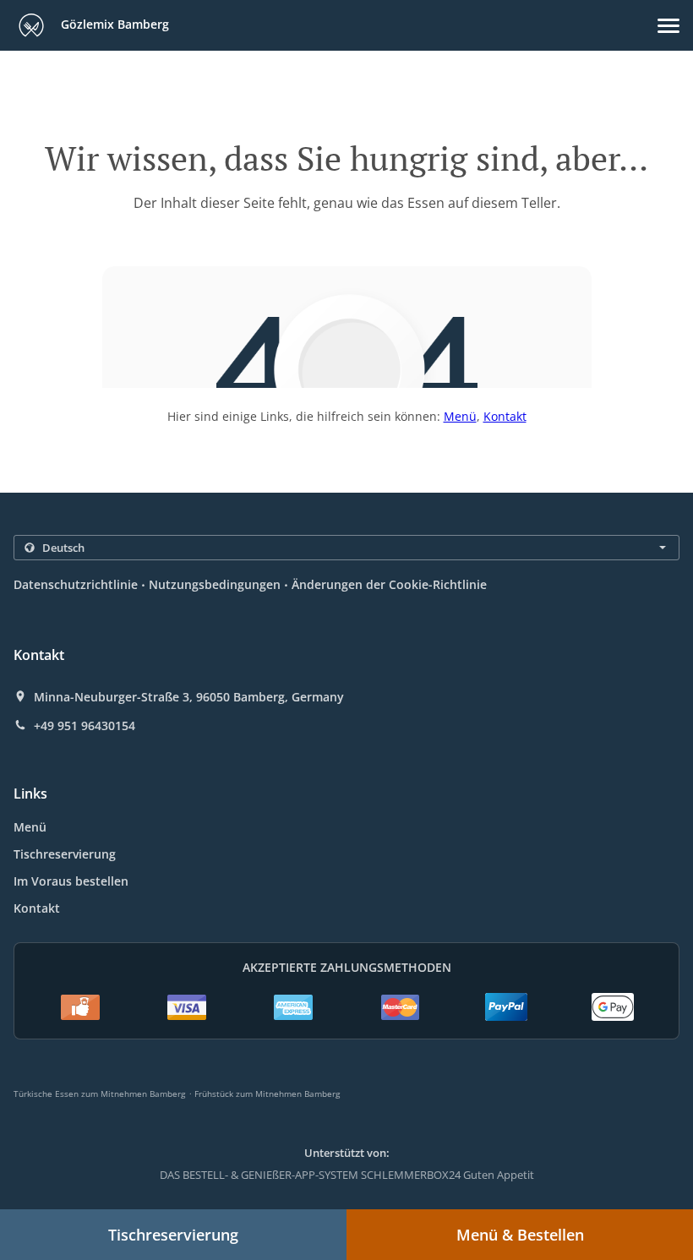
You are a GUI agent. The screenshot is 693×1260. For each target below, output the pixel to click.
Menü (460, 416)
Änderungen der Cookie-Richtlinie (389, 584)
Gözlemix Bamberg (113, 24)
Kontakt (505, 416)
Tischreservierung (65, 854)
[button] (668, 26)
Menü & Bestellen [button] (520, 1235)
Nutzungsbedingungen (215, 584)
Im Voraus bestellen (71, 881)
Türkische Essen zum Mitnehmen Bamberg (99, 1093)
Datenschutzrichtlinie (76, 584)
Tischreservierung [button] (173, 1235)
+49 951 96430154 (84, 726)
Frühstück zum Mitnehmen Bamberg (267, 1093)
